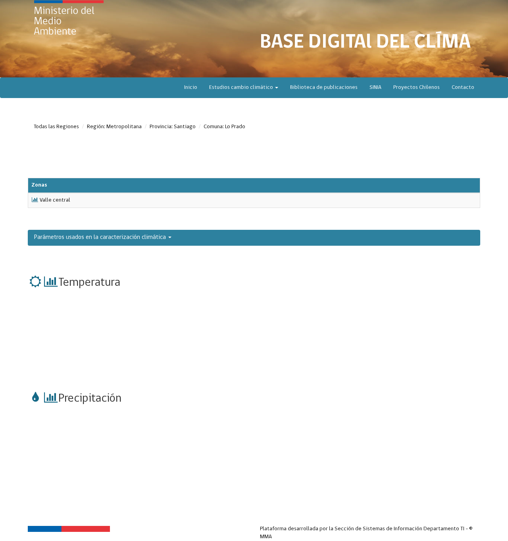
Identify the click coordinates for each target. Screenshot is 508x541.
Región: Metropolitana (114, 127)
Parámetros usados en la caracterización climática (100, 237)
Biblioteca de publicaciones (324, 87)
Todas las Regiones (56, 127)
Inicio (190, 87)
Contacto (463, 87)
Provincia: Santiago (173, 127)
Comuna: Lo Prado (224, 127)
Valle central (55, 200)
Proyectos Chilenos (416, 87)
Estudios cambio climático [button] (241, 87)
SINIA (375, 87)
